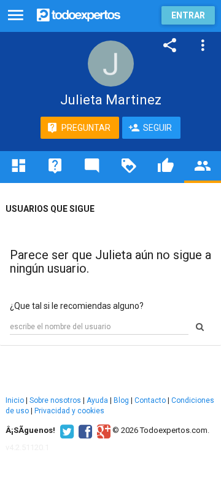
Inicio (15, 400)
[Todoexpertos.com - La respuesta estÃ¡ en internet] (79, 14)
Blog (121, 400)
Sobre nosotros (55, 400)
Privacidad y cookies (69, 411)
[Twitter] (65, 430)
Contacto (150, 400)
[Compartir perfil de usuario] (170, 45)
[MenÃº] (16, 15)
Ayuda (97, 400)
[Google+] (102, 430)
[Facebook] (84, 430)
